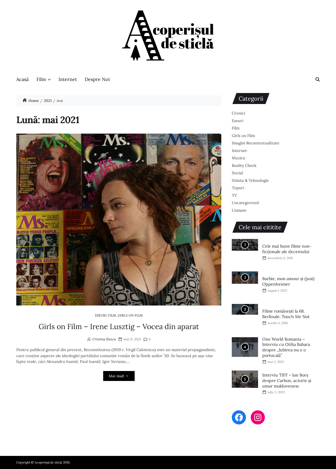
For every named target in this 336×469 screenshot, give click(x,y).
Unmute (239, 210)
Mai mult (116, 376)
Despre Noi (97, 79)
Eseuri (101, 315)
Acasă (22, 79)
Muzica (238, 157)
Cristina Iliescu (104, 339)
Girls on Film (130, 315)
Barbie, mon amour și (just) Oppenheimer (288, 281)
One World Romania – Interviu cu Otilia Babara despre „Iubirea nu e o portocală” (286, 347)
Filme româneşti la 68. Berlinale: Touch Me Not (285, 313)
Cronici (238, 113)
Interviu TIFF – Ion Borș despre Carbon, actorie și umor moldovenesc (286, 380)
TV (234, 195)
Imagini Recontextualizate (255, 142)
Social (237, 172)
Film (41, 79)
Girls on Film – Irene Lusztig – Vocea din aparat (119, 326)
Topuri (238, 187)
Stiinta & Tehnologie (250, 180)
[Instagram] (258, 417)
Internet (68, 79)
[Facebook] (239, 417)
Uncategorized (245, 202)
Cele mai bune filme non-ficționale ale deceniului (287, 248)
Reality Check (244, 165)
